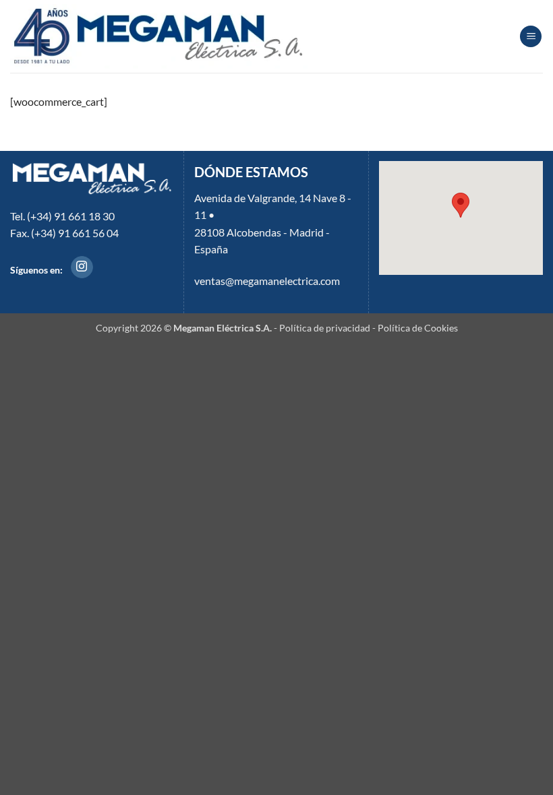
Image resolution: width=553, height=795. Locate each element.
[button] (531, 37)
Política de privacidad (324, 327)
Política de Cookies (418, 327)
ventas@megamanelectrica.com (267, 280)
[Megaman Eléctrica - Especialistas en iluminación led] (159, 36)
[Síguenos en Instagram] (82, 267)
